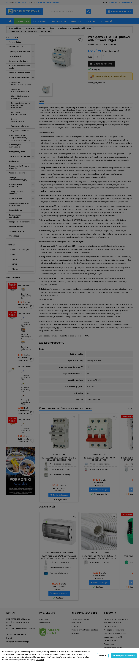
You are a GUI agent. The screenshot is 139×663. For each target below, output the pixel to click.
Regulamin (76, 623)
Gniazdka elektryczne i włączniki (19, 167)
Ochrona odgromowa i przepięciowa (19, 204)
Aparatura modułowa (19, 77)
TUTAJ (86, 336)
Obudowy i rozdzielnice (19, 156)
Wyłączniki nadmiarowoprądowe (21, 83)
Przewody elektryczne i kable (19, 66)
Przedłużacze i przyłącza (15, 185)
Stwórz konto (126, 2)
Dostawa (75, 633)
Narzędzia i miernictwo (19, 222)
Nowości (76, 21)
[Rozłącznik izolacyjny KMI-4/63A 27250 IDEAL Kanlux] (86, 469)
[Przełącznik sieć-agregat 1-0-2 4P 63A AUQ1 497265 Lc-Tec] (46, 475)
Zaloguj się (112, 2)
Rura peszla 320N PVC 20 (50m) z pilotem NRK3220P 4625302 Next (99, 557)
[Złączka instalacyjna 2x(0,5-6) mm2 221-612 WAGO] (23, 289)
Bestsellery (13, 277)
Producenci (39, 21)
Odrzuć (102, 655)
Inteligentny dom (17, 151)
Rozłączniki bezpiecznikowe (18, 113)
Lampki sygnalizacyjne (17, 120)
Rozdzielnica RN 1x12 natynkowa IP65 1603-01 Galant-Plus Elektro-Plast (59, 558)
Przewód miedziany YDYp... (25, 402)
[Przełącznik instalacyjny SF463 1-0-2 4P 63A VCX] (86, 464)
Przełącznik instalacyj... (100, 464)
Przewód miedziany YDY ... (25, 324)
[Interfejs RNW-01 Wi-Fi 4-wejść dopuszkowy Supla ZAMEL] (126, 562)
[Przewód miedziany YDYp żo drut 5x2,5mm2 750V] (23, 395)
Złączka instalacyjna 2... (26, 296)
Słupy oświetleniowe (18, 61)
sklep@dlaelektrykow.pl (48, 2)
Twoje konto (47, 612)
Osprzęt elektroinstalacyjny (18, 178)
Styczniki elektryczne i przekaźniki (20, 97)
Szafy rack (14, 161)
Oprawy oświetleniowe (19, 51)
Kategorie (21, 21)
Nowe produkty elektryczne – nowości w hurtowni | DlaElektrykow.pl (117, 623)
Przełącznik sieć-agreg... (61, 464)
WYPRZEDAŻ (14, 236)
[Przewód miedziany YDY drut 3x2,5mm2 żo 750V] (23, 370)
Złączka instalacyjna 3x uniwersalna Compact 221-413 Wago (26, 314)
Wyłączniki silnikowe (20, 126)
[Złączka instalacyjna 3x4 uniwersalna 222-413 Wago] (23, 330)
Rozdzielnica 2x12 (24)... (100, 562)
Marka (107, 44)
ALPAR (14, 264)
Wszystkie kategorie (113, 647)
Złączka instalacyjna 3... (26, 336)
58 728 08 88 (20, 2)
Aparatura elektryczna (19, 72)
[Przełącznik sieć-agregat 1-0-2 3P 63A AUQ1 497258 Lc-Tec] (46, 469)
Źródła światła (15, 56)
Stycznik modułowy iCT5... (61, 567)
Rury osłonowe (15, 198)
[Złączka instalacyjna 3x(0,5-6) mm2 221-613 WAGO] (23, 342)
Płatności (76, 626)
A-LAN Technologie (20, 249)
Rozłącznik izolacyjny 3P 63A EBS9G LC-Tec (99, 458)
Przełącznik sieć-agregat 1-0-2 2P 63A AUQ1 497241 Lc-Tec (59, 458)
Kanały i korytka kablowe (16, 192)
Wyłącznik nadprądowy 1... (61, 562)
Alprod (15, 269)
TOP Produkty (58, 21)
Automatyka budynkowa (15, 145)
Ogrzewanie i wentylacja (15, 216)
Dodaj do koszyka (101, 63)
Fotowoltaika (15, 42)
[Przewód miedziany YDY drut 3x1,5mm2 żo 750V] (23, 317)
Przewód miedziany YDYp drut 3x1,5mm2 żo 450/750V (26, 367)
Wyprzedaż (106, 21)
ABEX (14, 254)
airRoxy (15, 259)
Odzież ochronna (17, 231)
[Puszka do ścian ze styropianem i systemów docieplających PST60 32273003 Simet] (46, 573)
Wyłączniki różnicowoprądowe (20, 90)
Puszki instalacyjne (18, 173)
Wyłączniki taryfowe (20, 131)
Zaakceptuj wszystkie (124, 655)
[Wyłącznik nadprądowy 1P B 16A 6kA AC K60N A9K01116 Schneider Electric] (46, 562)
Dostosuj (40, 659)
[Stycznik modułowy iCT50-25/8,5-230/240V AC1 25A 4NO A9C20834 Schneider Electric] (46, 567)
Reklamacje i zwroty (80, 619)
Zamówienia (44, 623)
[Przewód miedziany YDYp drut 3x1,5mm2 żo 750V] (23, 423)
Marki (11, 244)
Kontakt (11, 612)
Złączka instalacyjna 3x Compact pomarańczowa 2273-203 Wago (26, 420)
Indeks (91, 44)
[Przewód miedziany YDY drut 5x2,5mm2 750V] (23, 383)
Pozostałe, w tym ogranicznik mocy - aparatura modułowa (20, 137)
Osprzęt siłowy (15, 210)
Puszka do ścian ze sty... (60, 573)
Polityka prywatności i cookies (85, 630)
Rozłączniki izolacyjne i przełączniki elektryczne (20, 105)
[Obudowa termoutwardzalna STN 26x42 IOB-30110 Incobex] (126, 469)
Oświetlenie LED (16, 46)
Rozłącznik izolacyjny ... (100, 469)
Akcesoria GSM (16, 226)
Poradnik (91, 21)
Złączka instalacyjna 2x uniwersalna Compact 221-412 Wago (26, 285)
